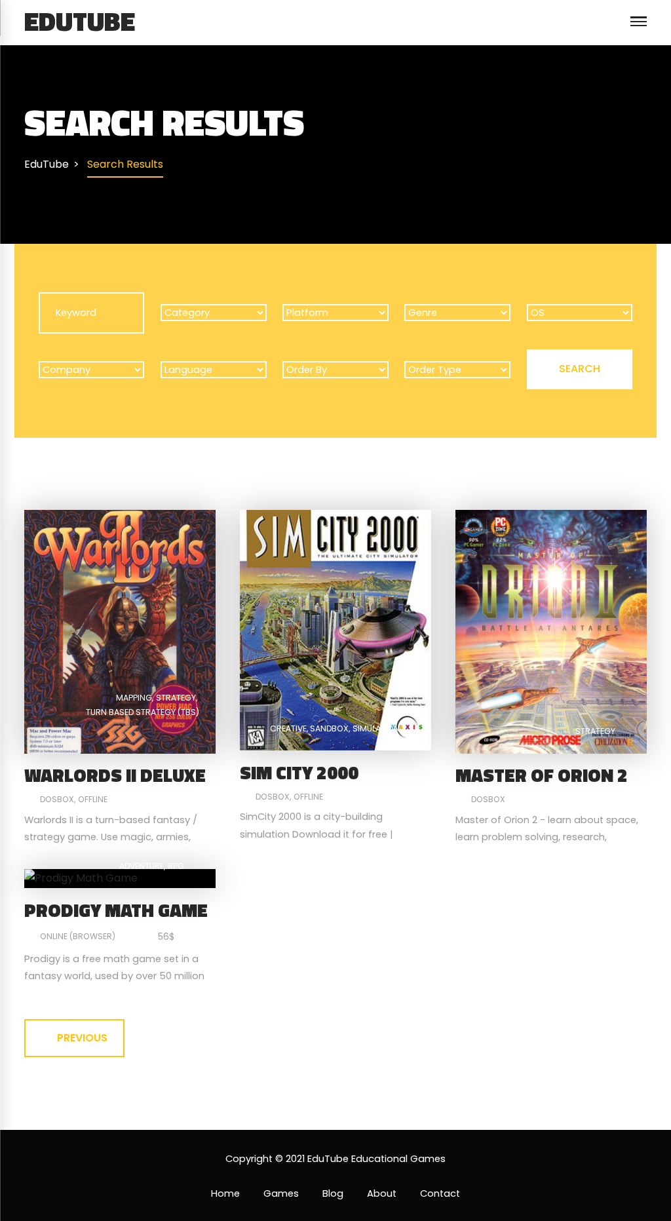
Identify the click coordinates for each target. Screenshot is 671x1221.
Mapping (134, 697)
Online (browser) (77, 936)
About (381, 1193)
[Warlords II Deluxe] (120, 630)
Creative (288, 728)
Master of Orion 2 (541, 775)
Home (225, 1193)
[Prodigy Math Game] (81, 877)
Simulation (376, 728)
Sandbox (329, 728)
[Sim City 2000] (335, 629)
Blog (332, 1193)
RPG (176, 866)
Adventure (141, 866)
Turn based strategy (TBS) (142, 712)
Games (281, 1193)
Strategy (176, 697)
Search (579, 368)
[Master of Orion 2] (551, 630)
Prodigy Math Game (116, 910)
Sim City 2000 (299, 772)
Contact (440, 1193)
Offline (92, 799)
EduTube (79, 21)
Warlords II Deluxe (115, 775)
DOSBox (57, 799)
